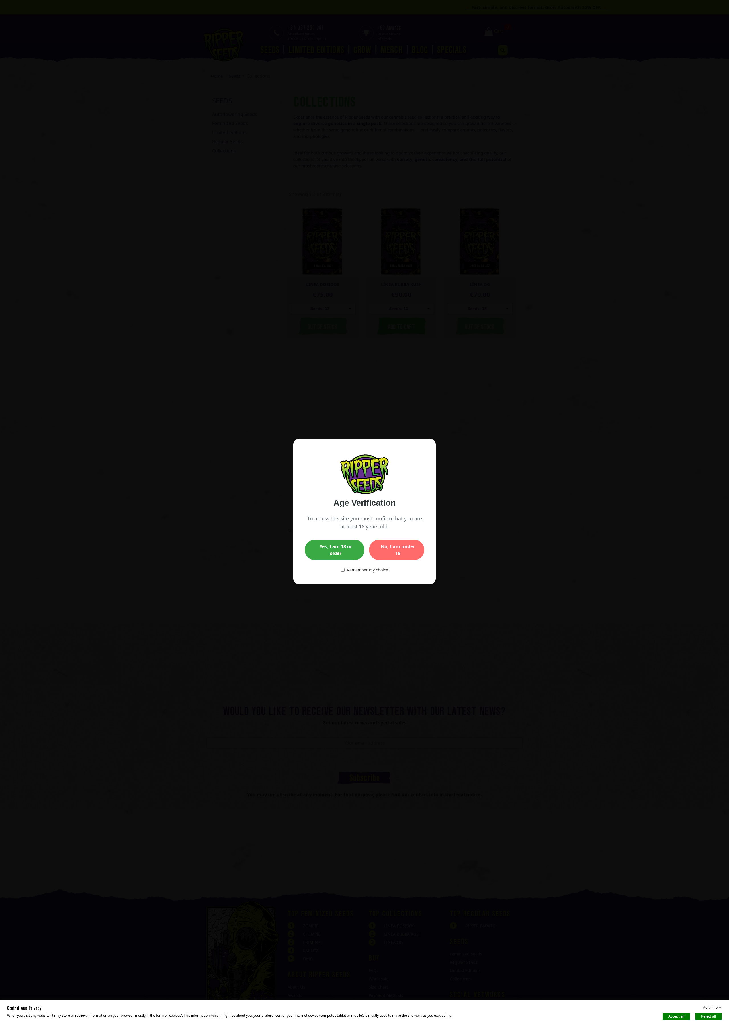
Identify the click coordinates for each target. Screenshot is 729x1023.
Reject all (708, 1016)
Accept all (676, 1016)
